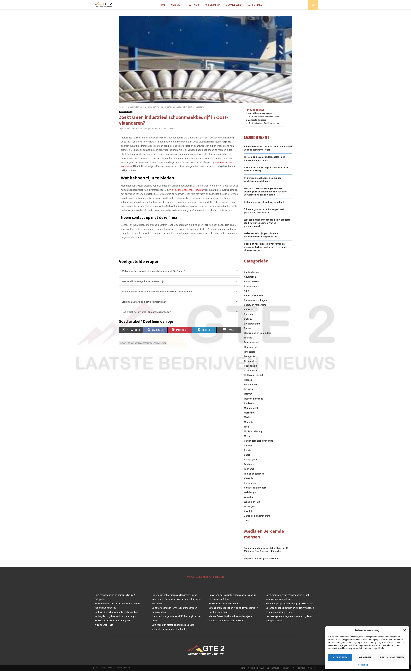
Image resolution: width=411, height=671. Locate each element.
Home (162, 5)
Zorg (246, 520)
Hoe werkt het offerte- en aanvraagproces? (180, 312)
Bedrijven (249, 309)
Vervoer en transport (255, 487)
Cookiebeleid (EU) (256, 668)
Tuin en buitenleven (254, 473)
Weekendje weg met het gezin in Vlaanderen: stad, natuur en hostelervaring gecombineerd (267, 222)
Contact (176, 5)
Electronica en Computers (257, 333)
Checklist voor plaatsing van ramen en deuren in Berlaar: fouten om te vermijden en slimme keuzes (267, 247)
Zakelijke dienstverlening (257, 516)
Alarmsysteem (251, 281)
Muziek (248, 436)
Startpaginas (251, 459)
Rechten (248, 445)
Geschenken (250, 361)
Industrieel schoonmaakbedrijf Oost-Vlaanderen (143, 343)
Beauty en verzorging (255, 305)
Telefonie (249, 464)
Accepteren (339, 657)
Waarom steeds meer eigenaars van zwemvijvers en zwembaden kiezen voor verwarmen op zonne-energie (265, 191)
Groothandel (250, 370)
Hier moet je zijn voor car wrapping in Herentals (289, 603)
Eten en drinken (252, 347)
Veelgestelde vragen (257, 120)
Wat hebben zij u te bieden (260, 113)
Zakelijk (248, 511)
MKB (246, 427)
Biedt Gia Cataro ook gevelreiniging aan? (180, 301)
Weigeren (365, 657)
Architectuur (250, 286)
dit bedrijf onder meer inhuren (187, 189)
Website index (299, 668)
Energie (248, 337)
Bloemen (249, 314)
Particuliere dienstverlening (258, 441)
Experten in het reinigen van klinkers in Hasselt (175, 595)
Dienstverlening (126, 112)
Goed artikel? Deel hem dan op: (265, 123)
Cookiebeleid (364, 665)
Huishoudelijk (251, 384)
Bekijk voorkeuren (392, 657)
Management (251, 408)
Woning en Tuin (252, 502)
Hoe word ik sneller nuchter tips (224, 603)
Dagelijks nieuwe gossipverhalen (261, 558)
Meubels (248, 422)
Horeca (248, 380)
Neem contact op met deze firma (266, 117)
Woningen (249, 506)
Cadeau (248, 319)
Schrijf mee (254, 5)
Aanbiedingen (251, 272)
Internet (248, 394)
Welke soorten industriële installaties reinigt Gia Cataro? (180, 271)
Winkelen (249, 497)
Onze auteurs (273, 668)
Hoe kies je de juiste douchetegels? (112, 620)
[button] (404, 630)
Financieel (249, 352)
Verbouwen (250, 483)
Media (247, 417)
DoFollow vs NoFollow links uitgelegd (264, 202)
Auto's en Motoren (253, 295)
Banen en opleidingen (255, 300)
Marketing (249, 412)
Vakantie (248, 478)
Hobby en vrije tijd (253, 375)
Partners (194, 5)
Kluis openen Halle (104, 625)
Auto (246, 290)
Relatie (247, 450)
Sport (247, 455)
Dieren (247, 328)
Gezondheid (250, 365)
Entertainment (251, 342)
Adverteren (250, 277)
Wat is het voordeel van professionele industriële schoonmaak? (180, 291)
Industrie (249, 389)
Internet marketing (253, 398)
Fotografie (249, 356)
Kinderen (249, 403)
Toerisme (249, 469)
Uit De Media (212, 5)
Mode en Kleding (253, 431)
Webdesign (250, 492)
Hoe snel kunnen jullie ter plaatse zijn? (180, 281)
